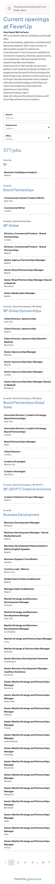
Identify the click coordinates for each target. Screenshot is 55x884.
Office (8, 136)
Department (11, 125)
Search (9, 114)
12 (43, 862)
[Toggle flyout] (48, 127)
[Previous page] (5, 862)
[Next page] (49, 862)
